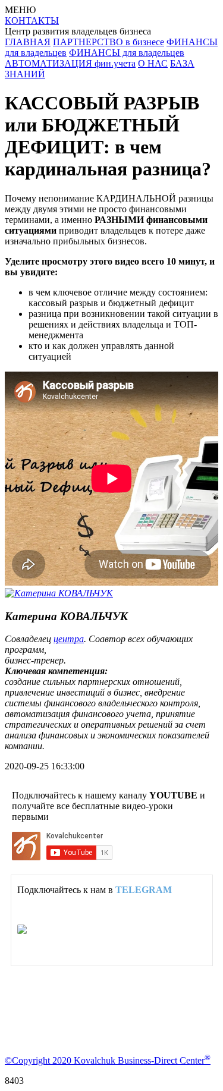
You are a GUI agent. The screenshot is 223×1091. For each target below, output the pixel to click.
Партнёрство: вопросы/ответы (113, 940)
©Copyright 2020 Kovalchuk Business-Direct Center (108, 1060)
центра (69, 639)
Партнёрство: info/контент (105, 930)
